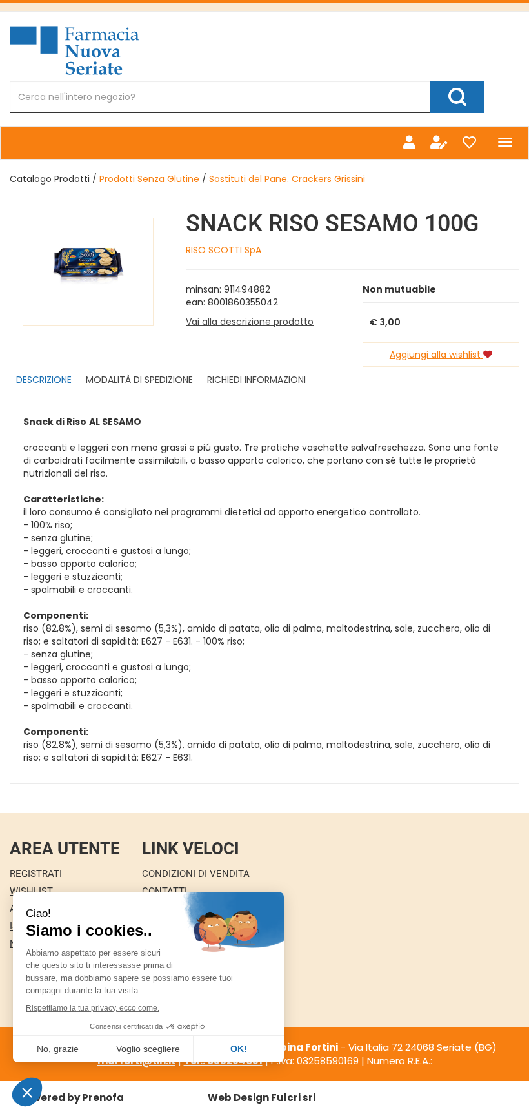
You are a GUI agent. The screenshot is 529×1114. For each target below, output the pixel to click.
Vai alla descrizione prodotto (250, 321)
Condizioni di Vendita (196, 874)
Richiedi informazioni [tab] (256, 379)
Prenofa (103, 1097)
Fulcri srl (293, 1097)
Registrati (36, 874)
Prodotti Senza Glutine (149, 178)
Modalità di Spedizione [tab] (139, 379)
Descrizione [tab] (44, 379)
